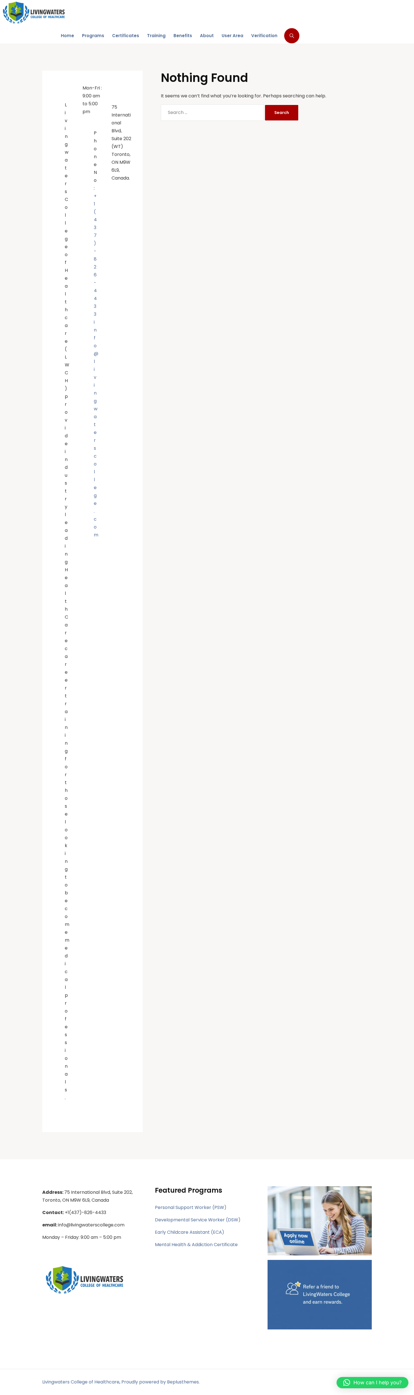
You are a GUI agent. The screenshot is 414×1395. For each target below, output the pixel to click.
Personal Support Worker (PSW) (190, 1207)
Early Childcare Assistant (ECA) (189, 1232)
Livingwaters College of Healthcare (80, 1382)
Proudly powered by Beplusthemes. (160, 1382)
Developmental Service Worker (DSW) (198, 1220)
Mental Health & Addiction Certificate (196, 1244)
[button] (372, 1382)
